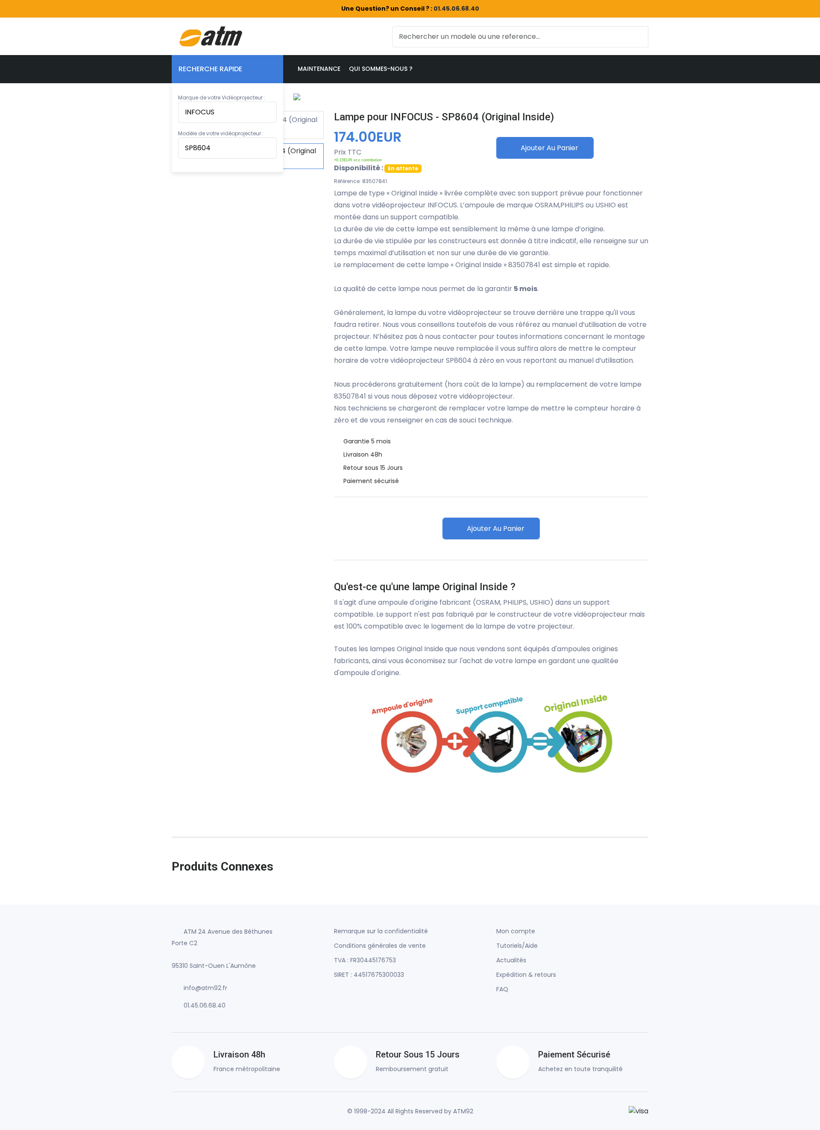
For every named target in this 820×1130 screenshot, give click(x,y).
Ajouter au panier (548, 148)
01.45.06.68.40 (456, 8)
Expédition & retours (526, 974)
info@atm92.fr (205, 988)
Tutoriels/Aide (517, 945)
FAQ (502, 989)
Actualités (511, 960)
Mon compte (515, 931)
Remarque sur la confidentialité (381, 931)
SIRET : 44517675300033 (369, 974)
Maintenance (319, 68)
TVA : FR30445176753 (365, 960)
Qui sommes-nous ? (381, 68)
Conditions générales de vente (380, 945)
